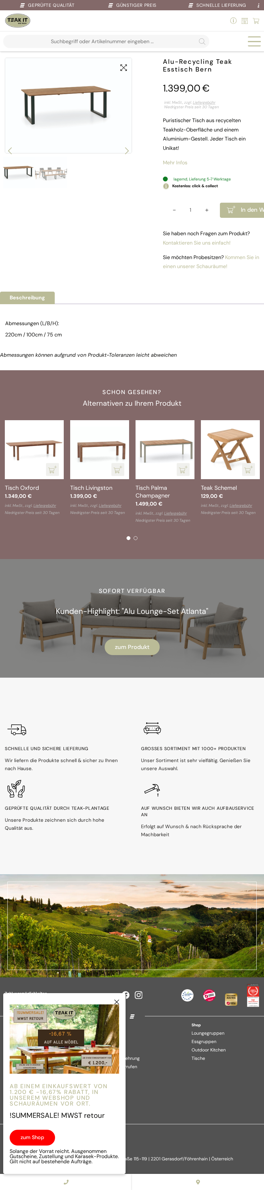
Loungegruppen (208, 1033)
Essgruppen (204, 1041)
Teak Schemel (219, 488)
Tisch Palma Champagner (153, 491)
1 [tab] (128, 538)
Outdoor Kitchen (209, 1050)
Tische (198, 1058)
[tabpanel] (34, 468)
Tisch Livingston (91, 488)
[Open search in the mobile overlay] (106, 41)
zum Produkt (132, 647)
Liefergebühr (204, 102)
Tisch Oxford (22, 488)
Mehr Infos (175, 162)
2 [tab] (135, 538)
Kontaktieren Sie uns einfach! (197, 242)
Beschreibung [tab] (27, 297)
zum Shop (32, 1137)
